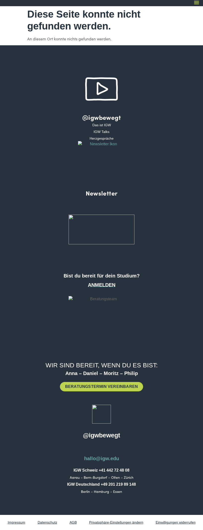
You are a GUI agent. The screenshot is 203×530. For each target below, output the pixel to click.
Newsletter (102, 193)
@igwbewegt (101, 117)
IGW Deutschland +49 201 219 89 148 (101, 484)
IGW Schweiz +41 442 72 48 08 (101, 470)
